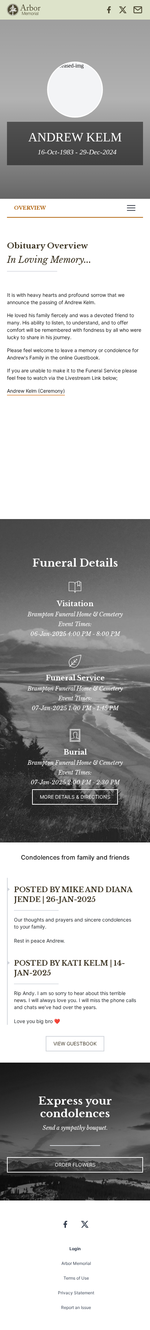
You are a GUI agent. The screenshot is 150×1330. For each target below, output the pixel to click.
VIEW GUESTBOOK (75, 1043)
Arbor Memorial (76, 1263)
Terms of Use (76, 1278)
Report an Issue (76, 1307)
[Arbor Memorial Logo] (23, 10)
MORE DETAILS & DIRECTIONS (75, 797)
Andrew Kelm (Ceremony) (36, 391)
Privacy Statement (76, 1292)
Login (75, 1248)
